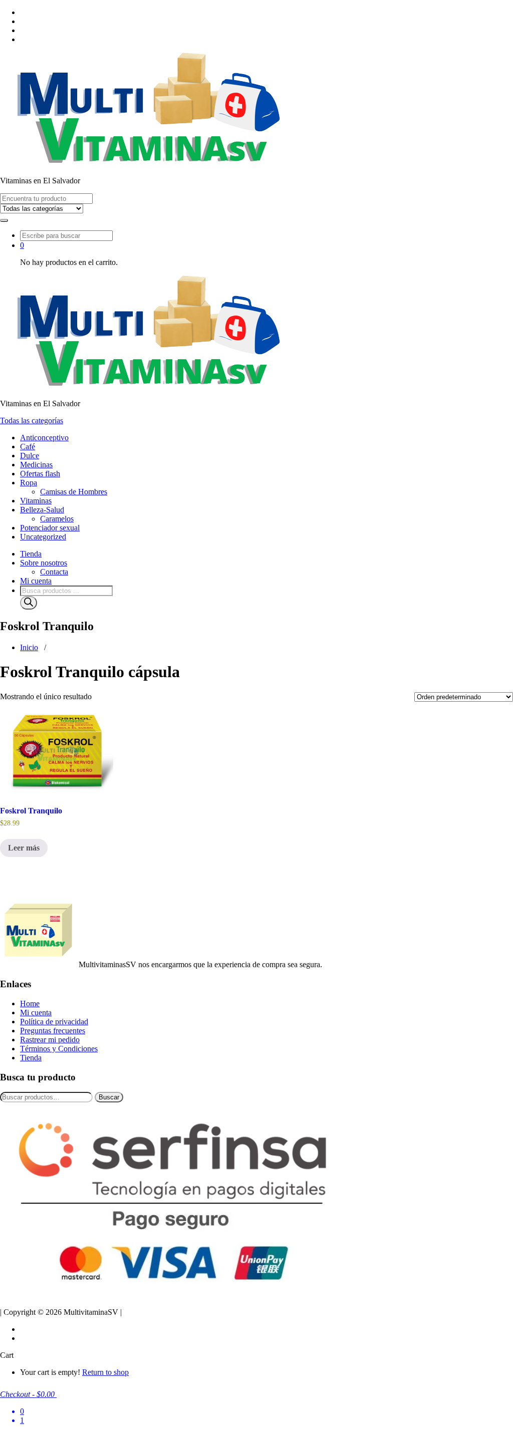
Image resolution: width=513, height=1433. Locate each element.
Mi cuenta (36, 581)
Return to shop (105, 1372)
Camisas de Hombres (73, 491)
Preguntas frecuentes (52, 1030)
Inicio (29, 647)
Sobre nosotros (43, 562)
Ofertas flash (40, 473)
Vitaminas (36, 500)
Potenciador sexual (50, 527)
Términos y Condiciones (59, 1048)
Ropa (28, 482)
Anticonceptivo (44, 437)
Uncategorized (43, 536)
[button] (4, 220)
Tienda (31, 553)
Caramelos (57, 518)
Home (30, 1003)
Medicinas (36, 464)
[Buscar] (28, 603)
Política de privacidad (54, 1021)
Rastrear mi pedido (50, 1039)
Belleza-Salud (42, 509)
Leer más (24, 847)
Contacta (54, 571)
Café (27, 446)
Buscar (109, 1097)
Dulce (29, 455)
